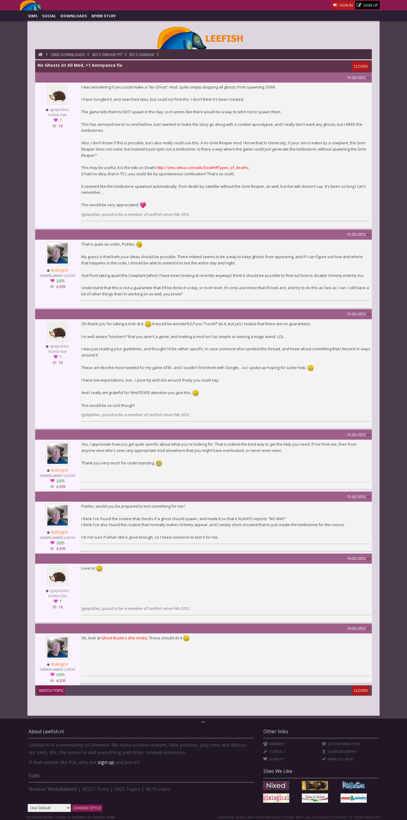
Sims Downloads (68, 54)
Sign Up (370, 5)
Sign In (345, 5)
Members (276, 743)
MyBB (48, 817)
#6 (369, 558)
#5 (369, 497)
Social (49, 15)
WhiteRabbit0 (62, 789)
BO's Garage (142, 54)
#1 (369, 77)
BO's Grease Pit (107, 54)
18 (60, 125)
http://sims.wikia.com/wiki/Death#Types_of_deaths (202, 167)
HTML (111, 817)
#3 (369, 314)
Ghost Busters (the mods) (124, 638)
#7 (369, 628)
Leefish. (99, 817)
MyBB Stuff (103, 15)
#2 (369, 234)
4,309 (60, 286)
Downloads (73, 15)
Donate (276, 759)
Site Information (343, 743)
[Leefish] (203, 37)
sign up (106, 762)
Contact (277, 751)
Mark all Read (340, 759)
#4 (369, 435)
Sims (33, 15)
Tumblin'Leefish (342, 751)
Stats (34, 775)
